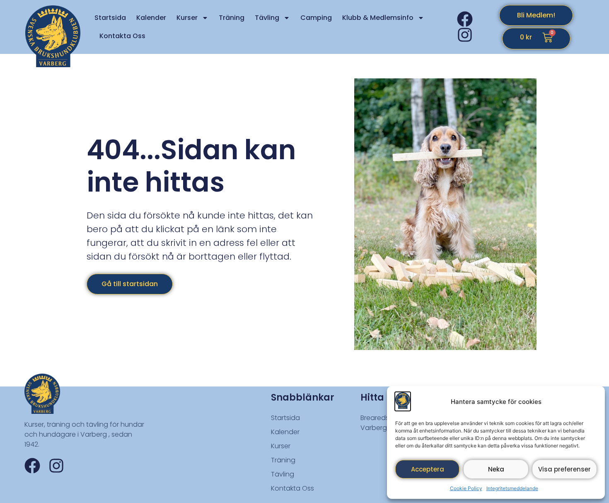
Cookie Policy (466, 488)
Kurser (187, 17)
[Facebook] (465, 19)
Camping (316, 17)
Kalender (151, 17)
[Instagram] (465, 35)
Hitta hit (379, 397)
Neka (496, 469)
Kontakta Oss (122, 36)
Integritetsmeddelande (512, 488)
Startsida (110, 17)
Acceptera (427, 469)
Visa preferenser (564, 469)
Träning (231, 17)
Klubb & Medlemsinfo (377, 17)
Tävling (267, 17)
